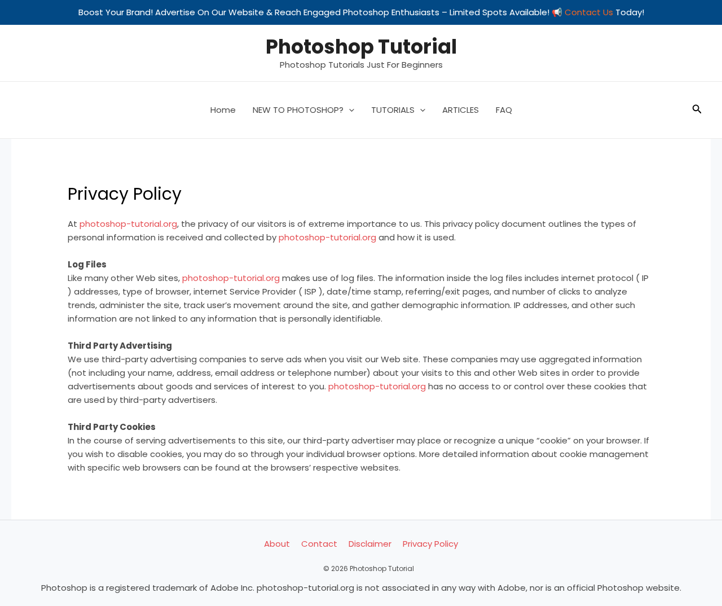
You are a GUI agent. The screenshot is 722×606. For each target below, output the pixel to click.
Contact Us (589, 12)
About (277, 544)
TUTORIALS (393, 110)
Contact (319, 544)
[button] (349, 110)
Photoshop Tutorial (361, 46)
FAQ (504, 110)
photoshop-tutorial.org (128, 224)
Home (223, 110)
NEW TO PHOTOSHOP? (298, 110)
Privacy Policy (430, 544)
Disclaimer (370, 544)
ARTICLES (460, 110)
